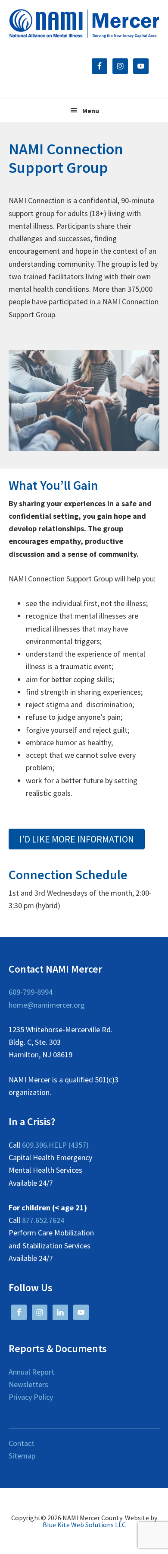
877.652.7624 (43, 1220)
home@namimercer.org (47, 1005)
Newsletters (28, 1384)
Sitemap (22, 1456)
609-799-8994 (31, 992)
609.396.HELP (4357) (55, 1145)
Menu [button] (90, 110)
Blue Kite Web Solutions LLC (84, 1524)
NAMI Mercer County (84, 23)
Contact (21, 1443)
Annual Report (31, 1372)
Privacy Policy (31, 1397)
